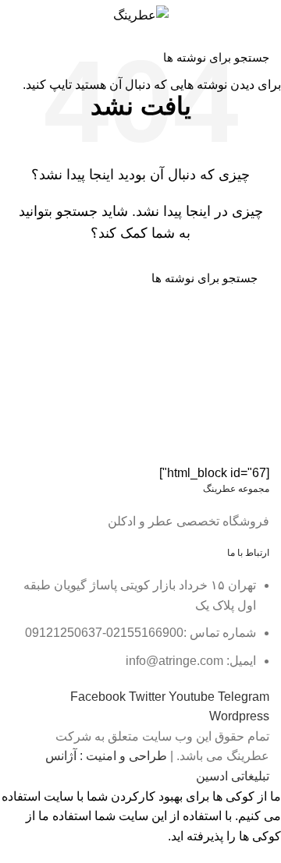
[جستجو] (21, 57)
